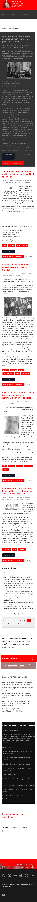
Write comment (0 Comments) (13, 163)
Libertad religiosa (8, 373)
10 (29, 620)
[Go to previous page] (3, 620)
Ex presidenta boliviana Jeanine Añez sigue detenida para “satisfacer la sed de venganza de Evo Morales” (18, 598)
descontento (28, 466)
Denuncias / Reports (17, 47)
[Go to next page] (22, 623)
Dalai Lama (12, 245)
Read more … (8, 156)
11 (4, 623)
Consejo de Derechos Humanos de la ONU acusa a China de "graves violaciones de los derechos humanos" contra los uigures (18, 579)
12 (8, 623)
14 (18, 623)
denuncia (5, 469)
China (4, 245)
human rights (6, 549)
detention (22, 549)
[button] (34, 4)
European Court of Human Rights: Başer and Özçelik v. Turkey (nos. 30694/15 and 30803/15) (18, 491)
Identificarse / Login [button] (14, 666)
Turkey (15, 549)
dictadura (5, 370)
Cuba (4, 466)
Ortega (21, 370)
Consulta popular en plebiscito (14, 827)
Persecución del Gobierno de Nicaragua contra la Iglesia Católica (16, 267)
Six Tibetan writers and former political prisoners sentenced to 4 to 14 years (18, 174)
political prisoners (22, 245)
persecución (25, 373)
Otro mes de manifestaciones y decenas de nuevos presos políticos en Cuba (17, 39)
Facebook (10, 864)
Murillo (17, 373)
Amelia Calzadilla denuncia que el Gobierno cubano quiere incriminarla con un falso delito (18, 395)
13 (13, 623)
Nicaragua (14, 370)
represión (19, 466)
